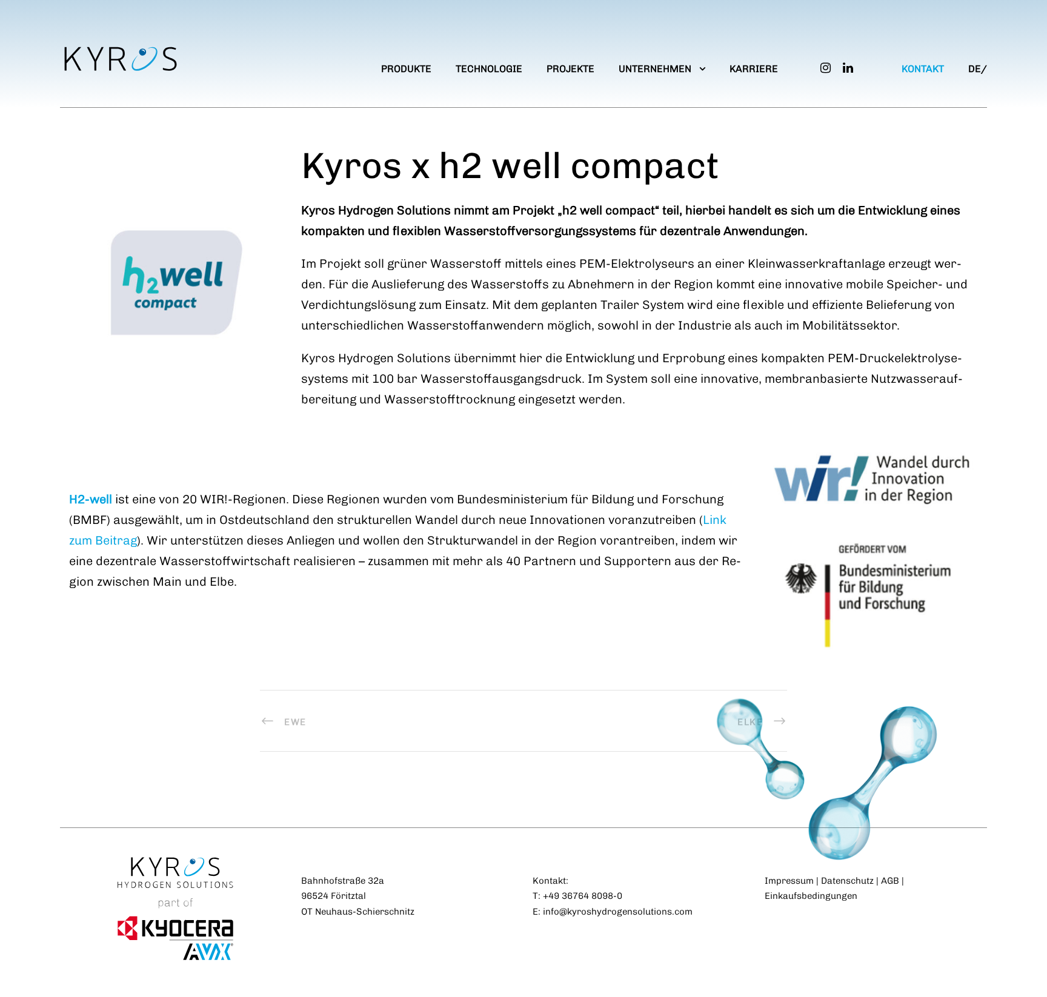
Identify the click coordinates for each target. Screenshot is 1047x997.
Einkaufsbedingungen (811, 895)
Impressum (789, 880)
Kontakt (923, 69)
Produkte (406, 69)
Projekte (570, 69)
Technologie (489, 69)
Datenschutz (847, 880)
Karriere (754, 69)
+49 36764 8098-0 (582, 895)
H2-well (90, 499)
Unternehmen (655, 69)
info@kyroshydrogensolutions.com (618, 911)
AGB (890, 880)
